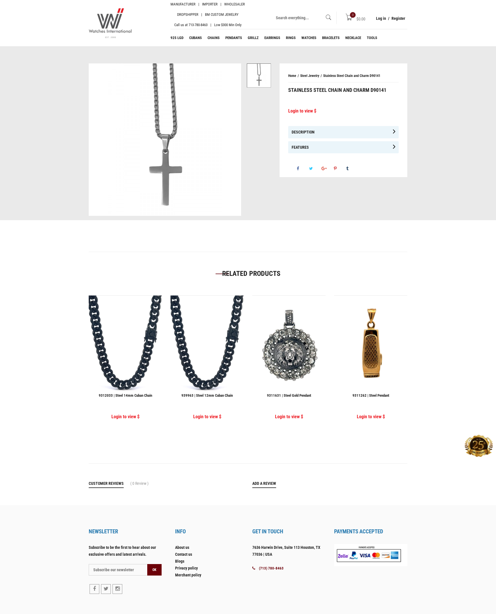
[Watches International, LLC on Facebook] (94, 589)
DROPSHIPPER (187, 14)
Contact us (183, 554)
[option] (259, 75)
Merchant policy (188, 575)
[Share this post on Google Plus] (327, 168)
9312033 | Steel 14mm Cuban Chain (125, 395)
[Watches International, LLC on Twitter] (106, 589)
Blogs (179, 561)
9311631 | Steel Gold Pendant (289, 395)
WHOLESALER (234, 4)
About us (182, 547)
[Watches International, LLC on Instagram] (117, 589)
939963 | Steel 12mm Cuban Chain (207, 395)
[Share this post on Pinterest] (339, 168)
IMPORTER (210, 4)
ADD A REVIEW (264, 483)
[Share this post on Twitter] (315, 168)
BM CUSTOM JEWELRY (222, 14)
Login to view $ (302, 111)
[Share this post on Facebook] (302, 168)
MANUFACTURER (182, 4)
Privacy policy (186, 568)
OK (154, 570)
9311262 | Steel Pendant (370, 395)
